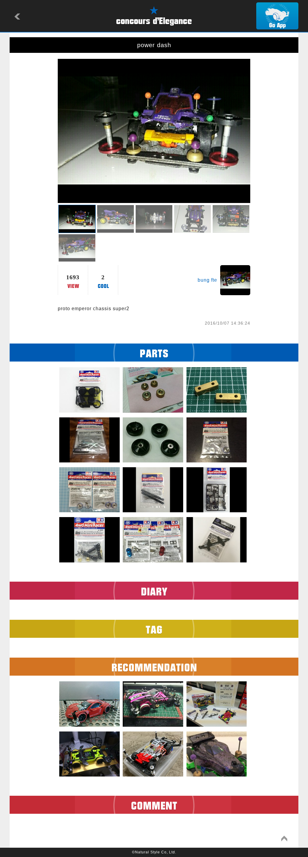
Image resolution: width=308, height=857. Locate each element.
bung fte (207, 280)
